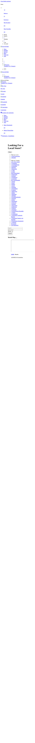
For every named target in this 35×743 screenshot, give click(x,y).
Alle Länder (15, 162)
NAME (12, 254)
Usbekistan (14, 214)
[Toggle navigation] (5, 69)
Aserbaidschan (15, 164)
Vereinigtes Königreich (17, 221)
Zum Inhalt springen (6, 1)
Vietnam (13, 222)
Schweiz (13, 202)
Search (10, 233)
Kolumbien (14, 188)
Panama (13, 198)
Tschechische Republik (17, 211)
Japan (13, 186)
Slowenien (14, 205)
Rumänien (14, 201)
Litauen (13, 190)
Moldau (13, 195)
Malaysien (14, 191)
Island (13, 181)
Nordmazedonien (16, 197)
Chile (13, 170)
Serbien (13, 204)
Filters (10, 152)
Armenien (14, 163)
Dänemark (14, 174)
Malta (13, 193)
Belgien (13, 167)
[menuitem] (5, 49)
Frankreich (14, 177)
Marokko (14, 194)
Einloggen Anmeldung (8, 136)
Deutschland (15, 173)
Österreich (14, 225)
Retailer (13, 157)
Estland (13, 176)
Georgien (14, 178)
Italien (13, 184)
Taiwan (13, 208)
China (13, 171)
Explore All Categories (8, 112)
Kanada (13, 187)
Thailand (13, 209)
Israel (13, 183)
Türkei (13, 212)
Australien (14, 166)
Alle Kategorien (15, 156)
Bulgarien (14, 169)
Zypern (13, 224)
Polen (13, 200)
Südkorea (14, 207)
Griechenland (15, 180)
